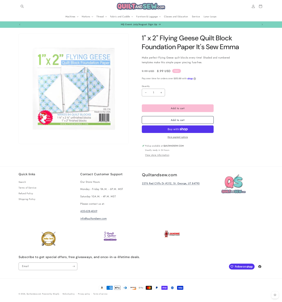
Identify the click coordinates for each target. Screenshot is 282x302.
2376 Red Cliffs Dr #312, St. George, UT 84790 (171, 183)
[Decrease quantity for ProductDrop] (145, 92)
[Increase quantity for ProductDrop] (161, 92)
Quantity (146, 86)
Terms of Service (27, 187)
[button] (22, 6)
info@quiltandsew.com (93, 218)
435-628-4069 (88, 211)
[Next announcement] (262, 24)
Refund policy (69, 294)
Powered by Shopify (50, 294)
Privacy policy (84, 294)
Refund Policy (26, 193)
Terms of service (100, 294)
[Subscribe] (73, 266)
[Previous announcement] (19, 24)
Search (22, 182)
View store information (157, 155)
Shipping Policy (27, 199)
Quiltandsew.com (34, 294)
